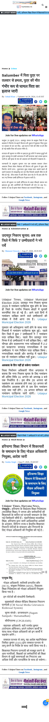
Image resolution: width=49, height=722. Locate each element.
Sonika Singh (10, 462)
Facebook (28, 197)
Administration (18, 228)
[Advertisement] (24, 41)
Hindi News (16, 439)
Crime (14, 68)
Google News (24, 200)
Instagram (38, 197)
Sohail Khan (10, 97)
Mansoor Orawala (12, 251)
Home (5, 68)
